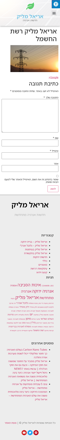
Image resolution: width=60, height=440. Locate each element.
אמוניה (13, 285)
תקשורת (13, 330)
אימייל (54, 151)
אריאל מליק (30, 16)
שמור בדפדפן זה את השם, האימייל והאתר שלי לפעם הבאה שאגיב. (31, 180)
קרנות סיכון (49, 330)
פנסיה (45, 327)
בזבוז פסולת (33, 303)
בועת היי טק (43, 303)
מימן (28, 318)
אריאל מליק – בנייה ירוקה (34, 241)
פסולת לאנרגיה (37, 327)
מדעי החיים (36, 319)
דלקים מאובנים (43, 307)
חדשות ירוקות (40, 257)
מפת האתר (10, 423)
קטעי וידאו (41, 272)
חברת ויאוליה (21, 311)
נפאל (28, 323)
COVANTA (45, 286)
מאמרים (42, 264)
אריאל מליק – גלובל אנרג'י (33, 245)
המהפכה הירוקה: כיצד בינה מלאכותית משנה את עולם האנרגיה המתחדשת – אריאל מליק (27, 395)
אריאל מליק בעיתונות (36, 249)
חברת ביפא (31, 311)
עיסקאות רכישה (39, 268)
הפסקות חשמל (41, 311)
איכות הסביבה (29, 284)
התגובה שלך (51, 97)
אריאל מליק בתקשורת (35, 253)
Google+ (53, 77)
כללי (45, 261)
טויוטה (36, 315)
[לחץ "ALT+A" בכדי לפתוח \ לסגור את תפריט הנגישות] (56, 4)
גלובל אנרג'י (22, 302)
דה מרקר (12, 303)
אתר (56, 163)
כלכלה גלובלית (23, 315)
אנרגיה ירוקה (43, 291)
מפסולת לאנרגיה (19, 319)
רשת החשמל (38, 330)
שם (55, 138)
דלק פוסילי (24, 306)
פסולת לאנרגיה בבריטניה (19, 326)
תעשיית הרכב (22, 330)
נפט (24, 322)
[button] (54, 13)
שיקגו (30, 330)
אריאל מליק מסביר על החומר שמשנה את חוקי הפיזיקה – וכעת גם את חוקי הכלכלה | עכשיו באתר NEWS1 (27, 364)
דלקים (51, 307)
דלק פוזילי (33, 307)
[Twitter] (30, 432)
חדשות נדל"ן (43, 315)
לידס (16, 315)
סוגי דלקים (17, 323)
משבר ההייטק (41, 323)
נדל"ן (33, 322)
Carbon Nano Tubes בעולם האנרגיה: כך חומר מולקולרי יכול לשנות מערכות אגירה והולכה (27, 353)
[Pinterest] (36, 432)
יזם (31, 314)
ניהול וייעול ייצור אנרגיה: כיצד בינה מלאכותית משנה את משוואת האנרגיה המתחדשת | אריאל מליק (27, 376)
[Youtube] (24, 432)
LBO (52, 286)
